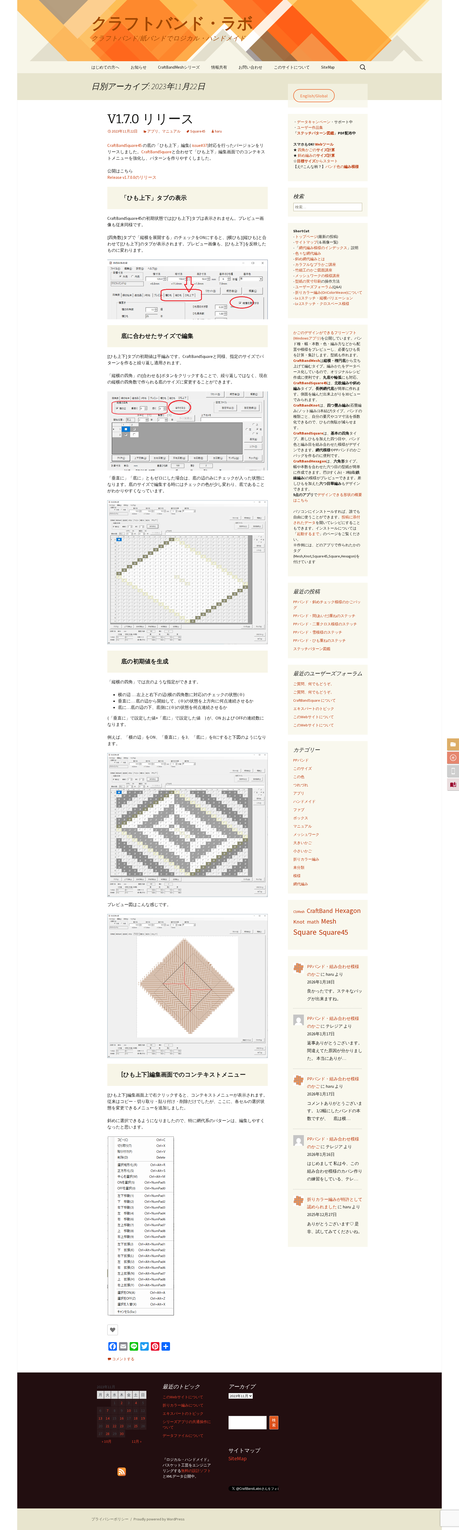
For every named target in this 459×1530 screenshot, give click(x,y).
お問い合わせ (250, 67)
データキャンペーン (313, 121)
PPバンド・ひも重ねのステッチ (319, 640)
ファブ (298, 809)
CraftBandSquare (156, 151)
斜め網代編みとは (310, 259)
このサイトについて (292, 67)
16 (122, 1418)
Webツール (324, 144)
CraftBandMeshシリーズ (179, 67)
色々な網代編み (308, 253)
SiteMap (328, 67)
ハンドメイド (304, 801)
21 (107, 1426)
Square (305, 932)
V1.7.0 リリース (150, 119)
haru (218, 131)
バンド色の (342, 166)
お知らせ (139, 67)
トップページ (306, 236)
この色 (298, 776)
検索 (274, 1423)
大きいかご (302, 842)
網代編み (300, 884)
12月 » (137, 1441)
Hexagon (348, 910)
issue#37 (199, 145)
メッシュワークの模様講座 (317, 275)
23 (122, 1426)
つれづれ (300, 785)
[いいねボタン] (113, 1330)
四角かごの (316, 149)
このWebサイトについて (313, 716)
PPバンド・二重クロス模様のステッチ (325, 624)
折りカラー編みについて (183, 1405)
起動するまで (308, 533)
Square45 (197, 131)
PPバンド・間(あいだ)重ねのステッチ (324, 615)
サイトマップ (306, 242)
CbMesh (299, 911)
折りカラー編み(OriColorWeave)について (328, 292)
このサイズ (302, 768)
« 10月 (107, 1441)
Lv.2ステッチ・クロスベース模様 (322, 303)
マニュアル (171, 131)
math (313, 921)
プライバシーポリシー (110, 1519)
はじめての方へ (105, 67)
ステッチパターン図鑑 (315, 133)
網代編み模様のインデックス (323, 247)
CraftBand (320, 911)
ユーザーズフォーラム (313, 286)
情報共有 (219, 67)
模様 (297, 875)
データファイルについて (183, 1435)
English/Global (314, 95)
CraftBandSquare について (314, 700)
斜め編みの (316, 155)
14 (107, 1418)
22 (114, 1426)
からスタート (317, 161)
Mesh (328, 921)
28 (107, 1433)
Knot (299, 921)
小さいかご (302, 851)
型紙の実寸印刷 (308, 281)
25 (136, 1426)
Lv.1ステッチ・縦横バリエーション (324, 298)
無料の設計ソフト (196, 1470)
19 (143, 1418)
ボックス (300, 818)
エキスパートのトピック (313, 708)
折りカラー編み (306, 859)
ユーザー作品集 (310, 127)
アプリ (152, 131)
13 (100, 1418)
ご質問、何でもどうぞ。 (313, 683)
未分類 (298, 867)
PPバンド (301, 760)
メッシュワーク (306, 834)
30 (122, 1433)
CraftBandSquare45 (124, 145)
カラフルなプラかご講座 (315, 264)
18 (136, 1418)
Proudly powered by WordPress (159, 1519)
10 (129, 1410)
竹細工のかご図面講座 (313, 270)
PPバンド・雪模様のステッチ (317, 632)
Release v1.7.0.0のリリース (131, 177)
